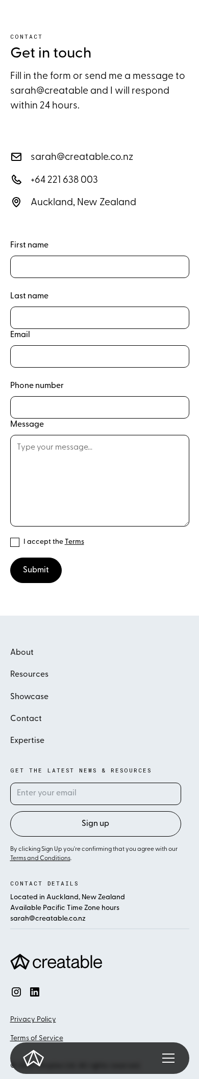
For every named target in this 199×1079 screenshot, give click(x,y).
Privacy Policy (33, 1019)
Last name (29, 296)
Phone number (37, 386)
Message (27, 425)
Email (20, 335)
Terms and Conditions (40, 858)
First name (29, 245)
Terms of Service (36, 1038)
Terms (74, 542)
